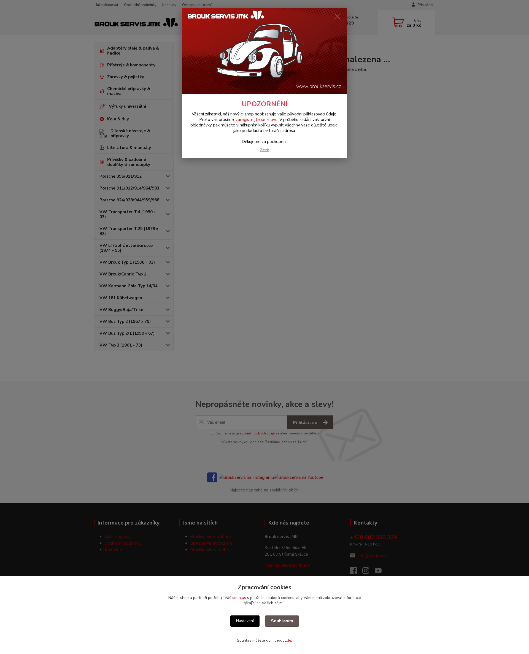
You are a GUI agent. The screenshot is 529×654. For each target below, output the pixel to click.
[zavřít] (337, 16)
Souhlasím (282, 621)
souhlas (239, 597)
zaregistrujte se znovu (256, 119)
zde (288, 640)
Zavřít (264, 150)
